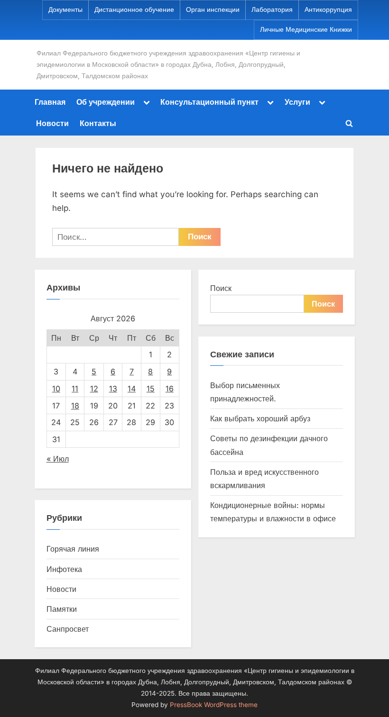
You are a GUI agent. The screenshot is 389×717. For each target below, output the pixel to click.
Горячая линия (72, 549)
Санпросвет (67, 629)
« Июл (57, 458)
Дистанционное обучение (134, 9)
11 (75, 388)
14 (132, 388)
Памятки (61, 609)
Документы (65, 9)
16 (170, 388)
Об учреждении (105, 102)
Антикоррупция (328, 9)
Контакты (98, 123)
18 (75, 405)
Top (366, 694)
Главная (50, 102)
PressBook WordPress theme (214, 704)
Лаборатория (272, 9)
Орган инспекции (213, 9)
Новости (52, 123)
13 (113, 388)
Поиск (221, 288)
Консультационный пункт (209, 102)
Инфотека (64, 569)
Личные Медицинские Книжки (306, 29)
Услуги (297, 102)
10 (56, 388)
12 (94, 388)
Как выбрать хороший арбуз (260, 418)
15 (151, 388)
